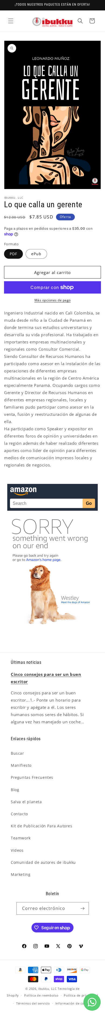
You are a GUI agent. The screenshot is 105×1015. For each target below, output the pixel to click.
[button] (11, 21)
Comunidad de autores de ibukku (43, 862)
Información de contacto (74, 1003)
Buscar (17, 753)
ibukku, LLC (47, 989)
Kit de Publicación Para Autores (41, 825)
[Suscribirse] (83, 908)
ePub (36, 253)
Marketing (20, 874)
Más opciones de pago (52, 300)
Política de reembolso (41, 995)
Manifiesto (21, 765)
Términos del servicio (33, 1003)
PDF (13, 253)
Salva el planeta (26, 801)
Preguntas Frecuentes (32, 777)
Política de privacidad (81, 995)
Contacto (19, 813)
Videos (17, 850)
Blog (15, 789)
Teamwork (21, 837)
